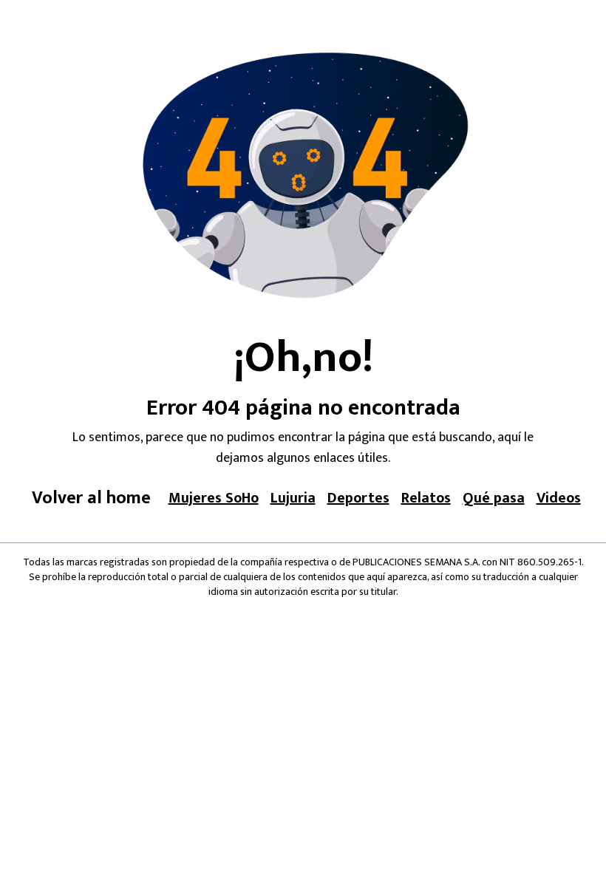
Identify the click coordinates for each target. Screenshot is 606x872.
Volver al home (91, 498)
